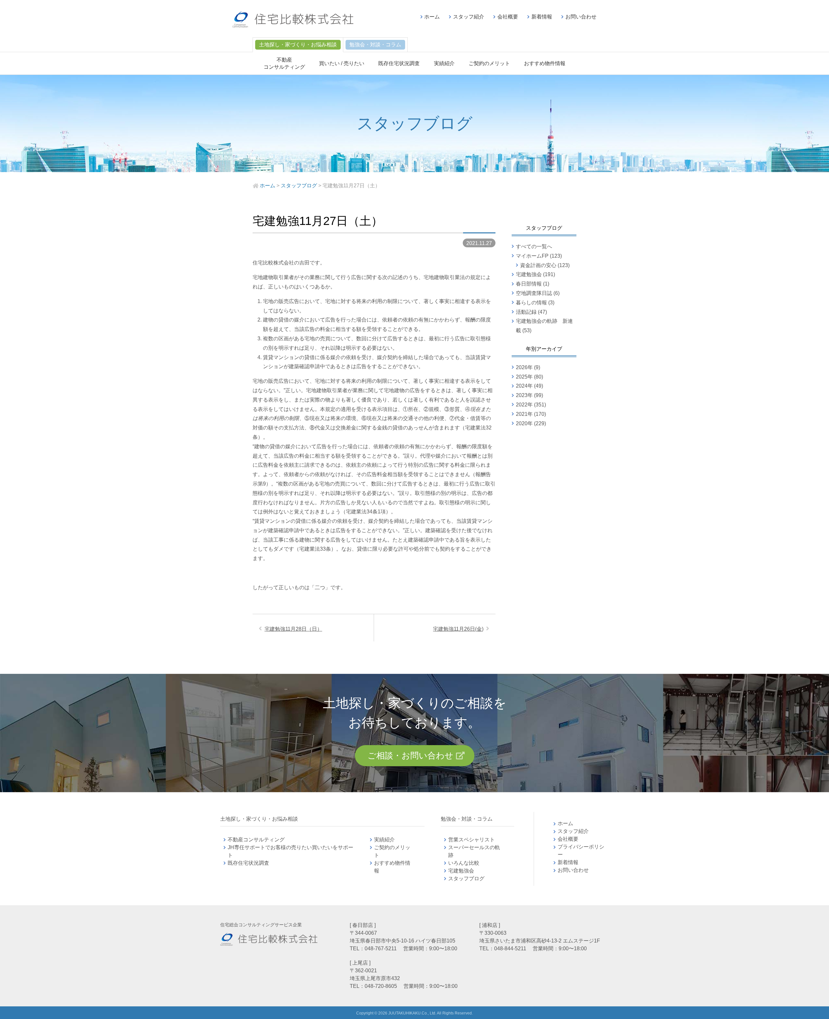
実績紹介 (444, 63)
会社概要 (507, 16)
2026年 (524, 367)
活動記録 (526, 312)
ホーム (432, 16)
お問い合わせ (580, 16)
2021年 (524, 414)
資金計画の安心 (538, 265)
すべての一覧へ (534, 246)
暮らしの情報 (531, 302)
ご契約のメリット (489, 63)
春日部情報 (529, 284)
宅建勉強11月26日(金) (458, 629)
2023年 (524, 395)
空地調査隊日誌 (534, 293)
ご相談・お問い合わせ (410, 755)
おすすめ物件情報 (544, 63)
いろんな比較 (463, 863)
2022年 (524, 404)
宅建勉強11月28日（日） (293, 629)
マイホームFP (532, 256)
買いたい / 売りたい (341, 63)
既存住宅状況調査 (399, 63)
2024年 (524, 386)
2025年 (524, 377)
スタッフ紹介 (468, 16)
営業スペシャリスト (471, 839)
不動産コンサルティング (256, 839)
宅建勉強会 (529, 274)
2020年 (524, 423)
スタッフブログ (466, 878)
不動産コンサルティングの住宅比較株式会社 (293, 19)
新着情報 (541, 16)
